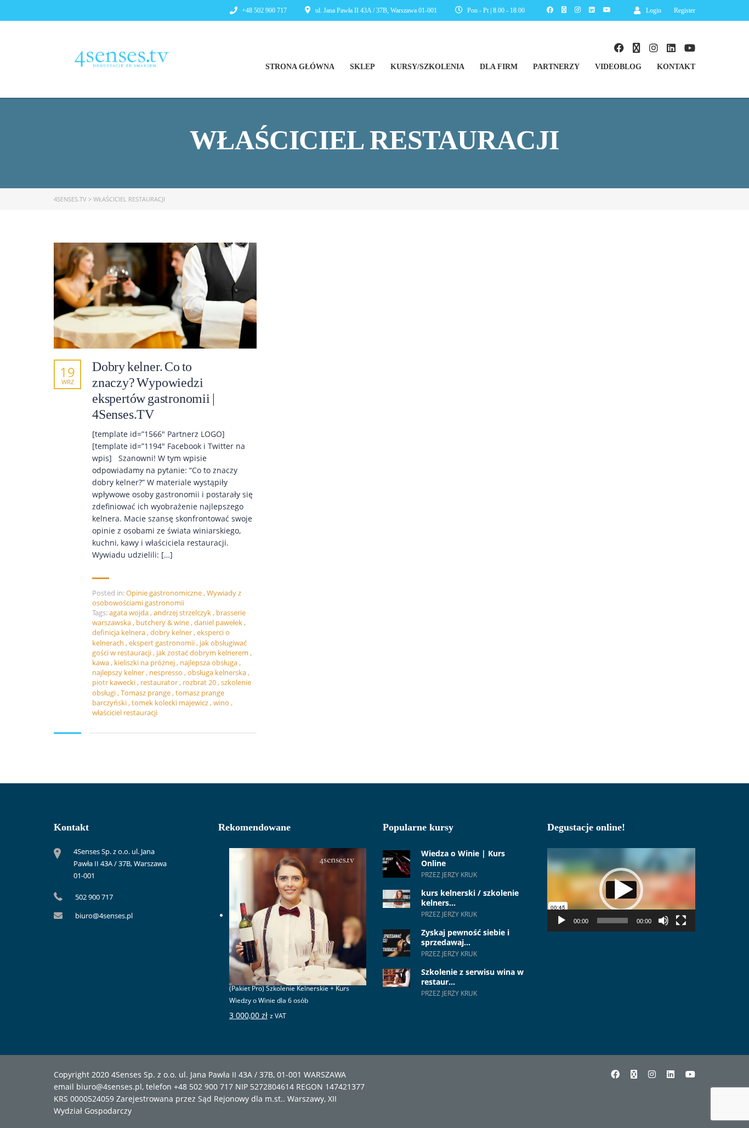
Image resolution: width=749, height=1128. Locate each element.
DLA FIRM (499, 67)
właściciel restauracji (124, 712)
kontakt (676, 67)
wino (222, 703)
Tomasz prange (146, 693)
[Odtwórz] (561, 920)
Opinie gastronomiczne (164, 593)
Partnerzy (556, 67)
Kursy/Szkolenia (427, 67)
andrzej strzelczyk (183, 613)
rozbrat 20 (200, 682)
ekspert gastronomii (162, 643)
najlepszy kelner (119, 672)
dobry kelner (172, 632)
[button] (621, 890)
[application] (621, 889)
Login (653, 10)
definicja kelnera (119, 632)
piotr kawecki (114, 682)
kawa (101, 662)
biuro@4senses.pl (104, 916)
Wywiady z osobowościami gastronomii (166, 598)
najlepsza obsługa (209, 662)
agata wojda (129, 613)
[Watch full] (155, 296)
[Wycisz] (663, 920)
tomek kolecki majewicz (171, 703)
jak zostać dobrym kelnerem (203, 653)
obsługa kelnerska (218, 672)
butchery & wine (163, 622)
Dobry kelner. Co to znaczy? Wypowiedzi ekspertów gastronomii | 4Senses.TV (153, 390)
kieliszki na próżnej (145, 662)
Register (684, 10)
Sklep (362, 67)
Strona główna (299, 67)
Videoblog (618, 67)
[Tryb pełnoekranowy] (681, 920)
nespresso (166, 672)
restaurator (159, 682)
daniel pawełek (219, 622)
